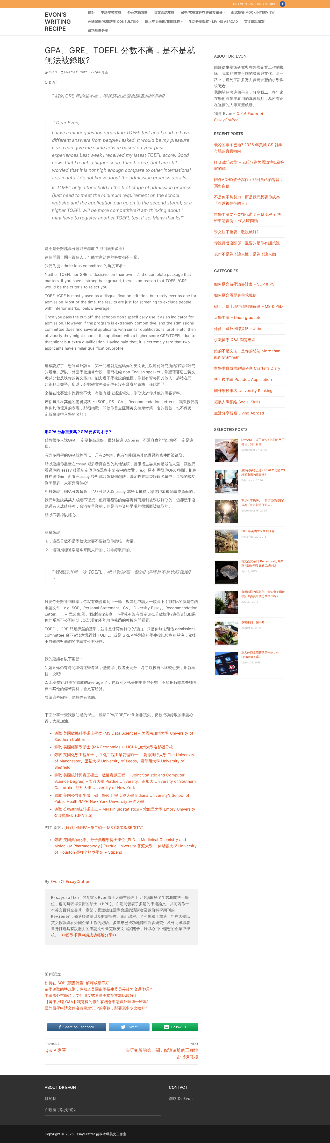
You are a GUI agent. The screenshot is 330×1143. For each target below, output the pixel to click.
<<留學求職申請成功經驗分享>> (89, 935)
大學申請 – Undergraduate (237, 317)
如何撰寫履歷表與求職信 (235, 295)
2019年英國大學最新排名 (257, 531)
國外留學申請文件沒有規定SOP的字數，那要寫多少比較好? (96, 1008)
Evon (52, 72)
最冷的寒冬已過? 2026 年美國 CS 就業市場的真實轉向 (248, 147)
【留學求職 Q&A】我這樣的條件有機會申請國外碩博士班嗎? (97, 1001)
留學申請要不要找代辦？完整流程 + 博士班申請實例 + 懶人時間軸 (249, 217)
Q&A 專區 (101, 72)
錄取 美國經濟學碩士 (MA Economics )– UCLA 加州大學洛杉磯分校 (113, 746)
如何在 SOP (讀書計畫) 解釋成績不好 (77, 982)
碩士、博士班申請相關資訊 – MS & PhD (248, 306)
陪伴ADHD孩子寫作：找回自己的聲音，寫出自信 (248, 182)
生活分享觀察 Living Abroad (239, 413)
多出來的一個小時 (253, 622)
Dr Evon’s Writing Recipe (254, 4)
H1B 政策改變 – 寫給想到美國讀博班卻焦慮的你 (249, 165)
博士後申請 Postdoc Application (243, 379)
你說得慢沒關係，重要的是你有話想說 (247, 243)
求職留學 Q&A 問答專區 (234, 339)
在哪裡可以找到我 (60, 1109)
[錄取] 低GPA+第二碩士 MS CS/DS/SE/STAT (103, 827)
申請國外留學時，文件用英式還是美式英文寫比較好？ (91, 995)
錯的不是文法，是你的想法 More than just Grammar (247, 354)
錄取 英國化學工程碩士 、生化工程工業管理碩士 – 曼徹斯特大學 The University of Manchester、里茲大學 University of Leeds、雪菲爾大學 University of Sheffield (124, 761)
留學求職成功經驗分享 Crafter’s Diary (247, 368)
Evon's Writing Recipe (58, 21)
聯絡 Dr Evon (181, 1098)
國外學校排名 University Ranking (243, 390)
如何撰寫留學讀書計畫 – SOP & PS (244, 284)
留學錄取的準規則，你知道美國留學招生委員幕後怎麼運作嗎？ (99, 989)
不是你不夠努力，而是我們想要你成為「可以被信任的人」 (247, 200)
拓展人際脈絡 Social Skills (237, 401)
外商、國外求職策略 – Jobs (238, 328)
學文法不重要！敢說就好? (236, 231)
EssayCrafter (77, 881)
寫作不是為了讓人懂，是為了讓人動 (245, 254)
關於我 (50, 1098)
